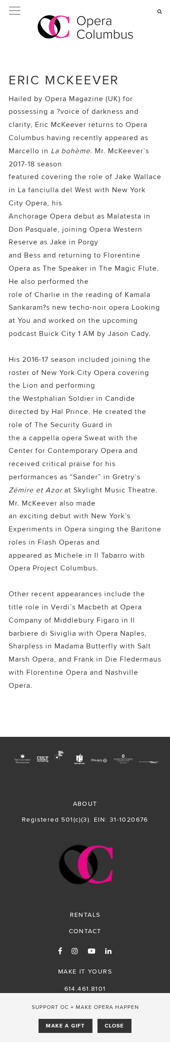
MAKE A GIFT (65, 1026)
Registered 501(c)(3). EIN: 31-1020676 (85, 819)
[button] (85, 11)
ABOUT (85, 803)
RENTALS (85, 914)
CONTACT (85, 930)
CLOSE (114, 1026)
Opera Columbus (85, 27)
